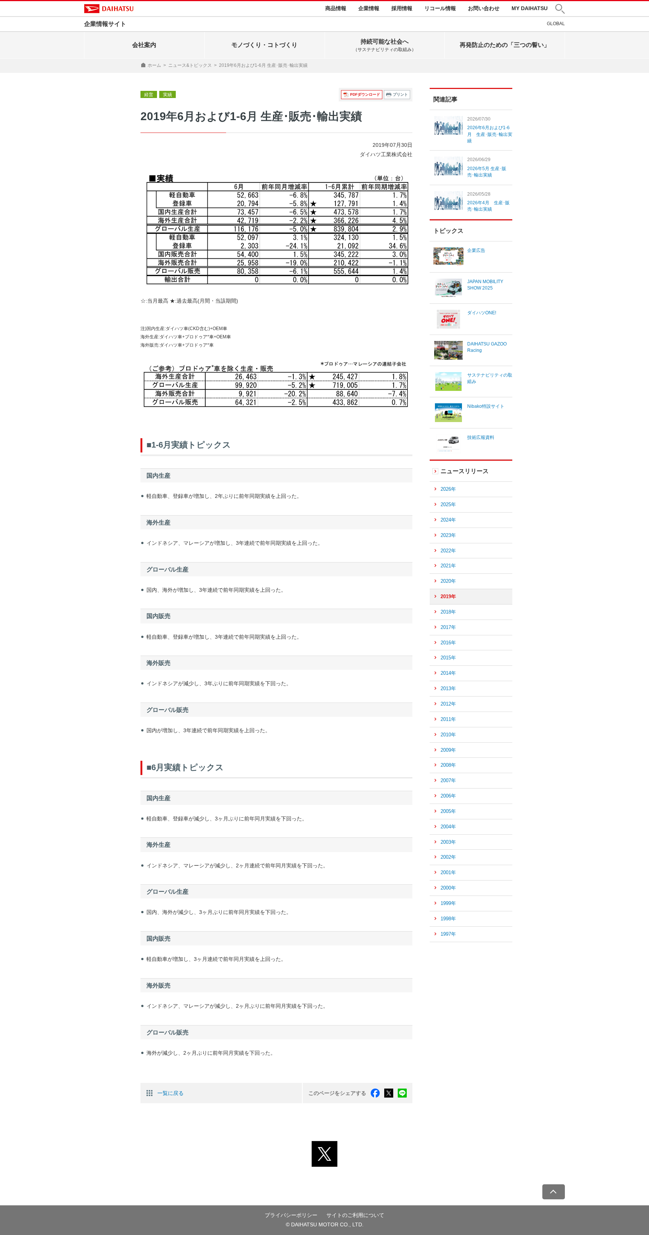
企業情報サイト (105, 24)
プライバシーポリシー (291, 1215)
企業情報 (368, 8)
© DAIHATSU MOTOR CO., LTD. (325, 1224)
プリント (400, 94)
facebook (375, 1093)
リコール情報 (440, 8)
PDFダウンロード (365, 94)
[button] (560, 9)
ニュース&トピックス (190, 65)
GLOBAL (556, 23)
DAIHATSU (108, 8)
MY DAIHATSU (530, 8)
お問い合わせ (484, 8)
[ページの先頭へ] (553, 1191)
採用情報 (401, 8)
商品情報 (335, 8)
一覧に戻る (170, 1093)
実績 (167, 94)
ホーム (154, 65)
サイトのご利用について (355, 1215)
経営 (148, 94)
